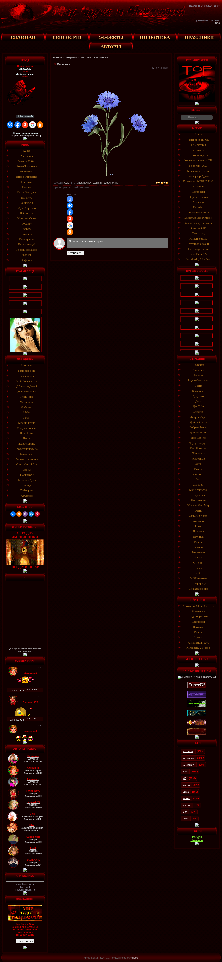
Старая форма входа (25, 133)
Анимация (188, 764)
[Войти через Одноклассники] (40, 124)
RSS (217, 23)
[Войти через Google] (32, 124)
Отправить (75, 252)
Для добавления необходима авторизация (25, 649)
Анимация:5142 (33, 761)
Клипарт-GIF (101, 57)
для (185, 812)
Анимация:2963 (33, 773)
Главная (57, 57)
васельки (109, 182)
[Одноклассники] (19, 514)
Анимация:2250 (33, 784)
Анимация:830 (33, 807)
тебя (185, 818)
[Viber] (25, 514)
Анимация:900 (33, 796)
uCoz (135, 957)
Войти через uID (25, 116)
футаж (186, 805)
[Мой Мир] (31, 514)
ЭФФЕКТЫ (85, 57)
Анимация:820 (32, 819)
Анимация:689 (33, 853)
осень (186, 798)
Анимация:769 (33, 842)
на (116, 182)
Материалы (71, 57)
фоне (96, 182)
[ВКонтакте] (13, 514)
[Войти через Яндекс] (25, 124)
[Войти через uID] (70, 199)
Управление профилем (25, 135)
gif (101, 182)
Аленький (188, 758)
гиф (185, 771)
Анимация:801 (32, 830)
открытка (188, 751)
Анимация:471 (33, 865)
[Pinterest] (37, 514)
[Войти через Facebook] (17, 124)
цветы (186, 785)
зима (186, 791)
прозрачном (85, 182)
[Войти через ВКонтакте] (10, 124)
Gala (66, 182)
